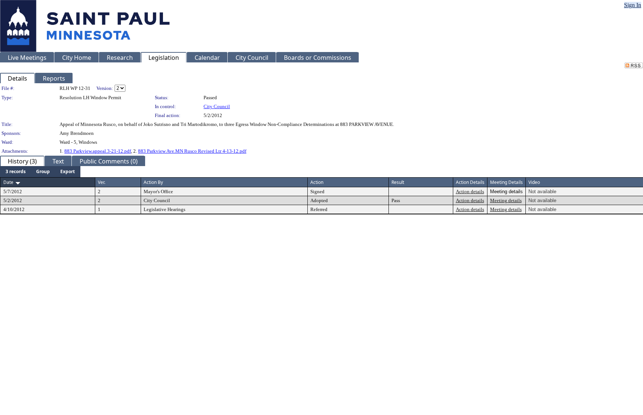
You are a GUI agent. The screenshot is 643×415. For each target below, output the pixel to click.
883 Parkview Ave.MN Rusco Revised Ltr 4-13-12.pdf (192, 151)
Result (397, 182)
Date (8, 182)
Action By (153, 182)
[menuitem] (15, 171)
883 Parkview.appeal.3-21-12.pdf (97, 151)
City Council (217, 106)
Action (316, 182)
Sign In (632, 5)
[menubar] (40, 171)
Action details (470, 191)
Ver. (101, 182)
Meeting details (506, 200)
